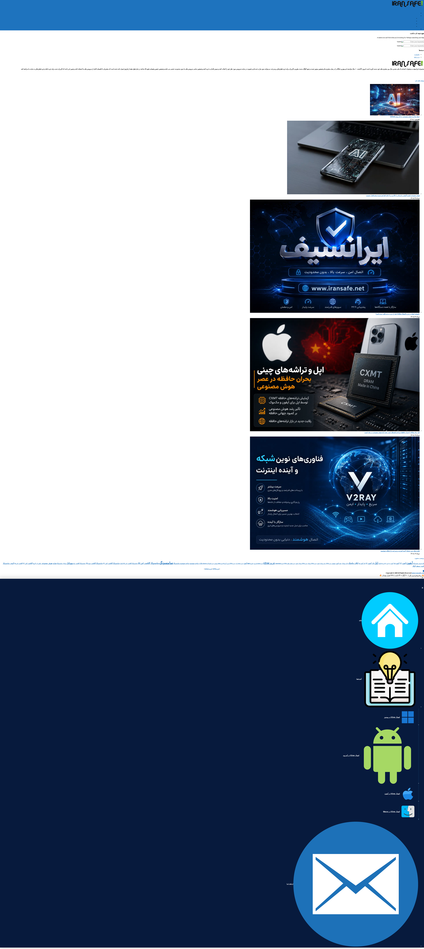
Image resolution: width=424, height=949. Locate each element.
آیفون (409, 563)
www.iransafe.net (418, 573)
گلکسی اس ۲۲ (27, 563)
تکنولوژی (417, 54)
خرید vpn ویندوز (218, 563)
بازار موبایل (345, 563)
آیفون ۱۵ (396, 563)
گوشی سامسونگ (8, 563)
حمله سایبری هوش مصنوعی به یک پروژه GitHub (405, 116)
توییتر (333, 563)
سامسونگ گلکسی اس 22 (148, 563)
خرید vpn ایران (239, 563)
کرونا (34, 563)
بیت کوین (339, 563)
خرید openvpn (279, 563)
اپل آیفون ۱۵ (362, 563)
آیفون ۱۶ (391, 563)
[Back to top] (423, 571)
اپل (376, 563)
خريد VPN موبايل (312, 563)
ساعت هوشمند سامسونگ (181, 563)
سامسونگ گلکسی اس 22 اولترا (129, 563)
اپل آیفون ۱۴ (369, 563)
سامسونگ (166, 563)
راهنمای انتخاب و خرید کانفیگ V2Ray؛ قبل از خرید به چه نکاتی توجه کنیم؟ (398, 314)
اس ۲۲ (386, 563)
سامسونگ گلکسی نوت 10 (94, 563)
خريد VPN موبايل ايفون (301, 563)
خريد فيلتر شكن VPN (289, 563)
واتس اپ (38, 563)
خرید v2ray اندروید (258, 563)
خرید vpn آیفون (248, 563)
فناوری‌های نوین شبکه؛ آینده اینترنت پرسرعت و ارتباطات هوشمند (400, 551)
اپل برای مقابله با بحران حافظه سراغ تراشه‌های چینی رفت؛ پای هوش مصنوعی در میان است (392, 432)
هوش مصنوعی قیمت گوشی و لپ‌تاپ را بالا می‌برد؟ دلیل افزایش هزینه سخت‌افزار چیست (393, 195)
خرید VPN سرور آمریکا (229, 563)
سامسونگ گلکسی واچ (79, 563)
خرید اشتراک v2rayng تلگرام (206, 563)
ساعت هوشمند (194, 563)
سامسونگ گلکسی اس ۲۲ (111, 563)
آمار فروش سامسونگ (418, 563)
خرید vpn (417, 57)
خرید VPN (216, 569)
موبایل (70, 563)
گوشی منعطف (420, 566)
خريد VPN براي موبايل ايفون (324, 563)
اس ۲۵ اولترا (381, 563)
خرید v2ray (269, 563)
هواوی (55, 563)
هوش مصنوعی (46, 563)
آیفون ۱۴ (403, 563)
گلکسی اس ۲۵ (18, 563)
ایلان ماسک (353, 563)
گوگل (414, 566)
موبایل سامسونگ (61, 563)
